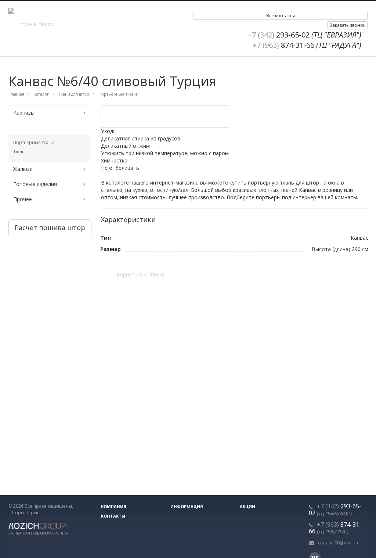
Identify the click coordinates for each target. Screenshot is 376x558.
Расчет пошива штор (50, 227)
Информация (186, 506)
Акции (247, 506)
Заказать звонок (347, 25)
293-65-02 (304, 35)
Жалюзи (23, 168)
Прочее (22, 199)
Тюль (19, 152)
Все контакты (280, 15)
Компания (113, 506)
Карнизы (24, 112)
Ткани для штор (33, 127)
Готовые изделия (35, 183)
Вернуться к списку (140, 274)
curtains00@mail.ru (338, 543)
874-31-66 (307, 45)
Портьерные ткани (33, 142)
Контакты (113, 516)
